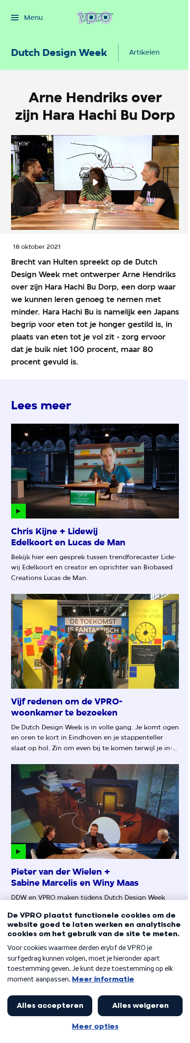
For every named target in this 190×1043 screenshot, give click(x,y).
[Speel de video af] (95, 182)
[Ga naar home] (94, 17)
